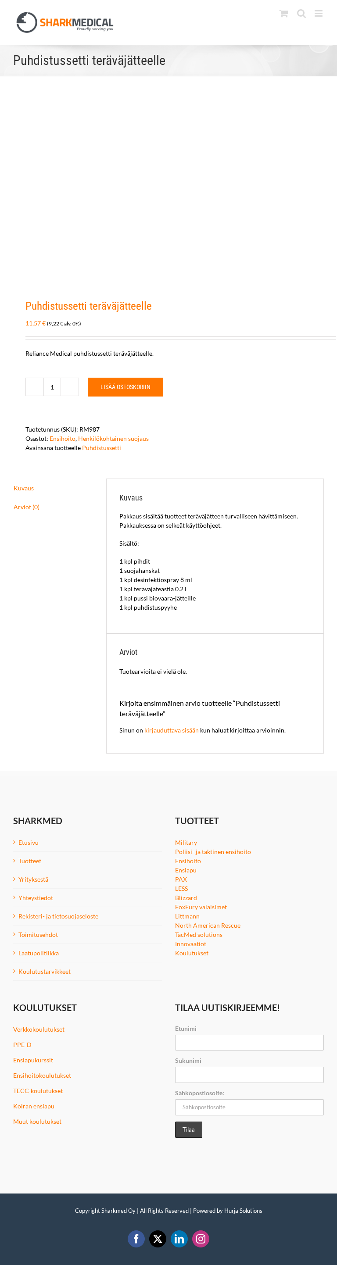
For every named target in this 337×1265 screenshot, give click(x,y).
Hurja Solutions (243, 1210)
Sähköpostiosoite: (199, 1093)
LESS (181, 888)
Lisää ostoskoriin (125, 386)
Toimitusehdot (38, 934)
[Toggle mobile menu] (319, 13)
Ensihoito (62, 438)
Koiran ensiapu (33, 1106)
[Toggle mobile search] (301, 13)
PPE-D (22, 1044)
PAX (181, 879)
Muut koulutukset (37, 1121)
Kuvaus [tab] (24, 488)
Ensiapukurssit (33, 1060)
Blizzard (186, 897)
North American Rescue (207, 925)
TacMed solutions (198, 934)
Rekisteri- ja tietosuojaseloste (58, 916)
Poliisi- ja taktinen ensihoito (213, 851)
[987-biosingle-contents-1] (168, 188)
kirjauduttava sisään (171, 730)
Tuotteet (29, 861)
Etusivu (28, 842)
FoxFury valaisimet (201, 907)
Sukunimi (188, 1060)
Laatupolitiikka (38, 953)
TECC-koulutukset (38, 1090)
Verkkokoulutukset (39, 1029)
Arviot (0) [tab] (26, 507)
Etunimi (186, 1028)
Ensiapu (186, 870)
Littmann (187, 916)
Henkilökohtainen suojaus (113, 438)
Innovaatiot (190, 943)
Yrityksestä (33, 879)
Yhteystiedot (35, 897)
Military (186, 842)
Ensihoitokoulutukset (42, 1075)
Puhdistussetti (101, 447)
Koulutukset (191, 953)
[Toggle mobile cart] (284, 13)
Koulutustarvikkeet (44, 971)
